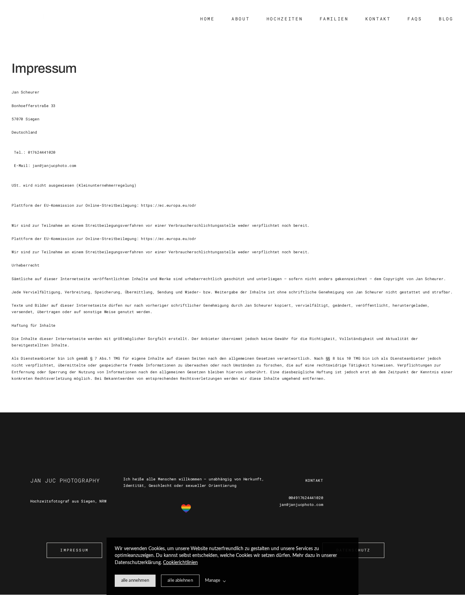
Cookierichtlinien (180, 562)
